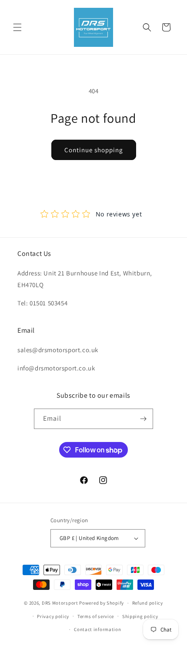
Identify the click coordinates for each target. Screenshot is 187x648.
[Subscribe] (143, 419)
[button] (17, 27)
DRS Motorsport (60, 603)
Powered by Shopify (101, 603)
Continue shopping (93, 150)
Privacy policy (53, 616)
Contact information (97, 629)
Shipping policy (140, 616)
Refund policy (147, 603)
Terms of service (95, 616)
